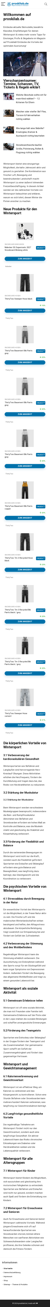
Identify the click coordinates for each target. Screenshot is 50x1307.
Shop (6, 1280)
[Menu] (3, 4)
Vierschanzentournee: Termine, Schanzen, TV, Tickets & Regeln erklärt (21, 84)
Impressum (8, 1276)
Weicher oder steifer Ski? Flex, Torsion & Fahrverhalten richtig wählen (31, 115)
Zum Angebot (25, 259)
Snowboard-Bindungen (14, 244)
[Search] (46, 4)
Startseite (8, 1268)
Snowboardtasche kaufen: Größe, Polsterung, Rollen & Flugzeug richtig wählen (29, 149)
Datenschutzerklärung (12, 1272)
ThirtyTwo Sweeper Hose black (18, 299)
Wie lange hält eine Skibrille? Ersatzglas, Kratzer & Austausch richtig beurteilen (30, 132)
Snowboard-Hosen (12, 296)
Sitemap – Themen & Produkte (15, 1284)
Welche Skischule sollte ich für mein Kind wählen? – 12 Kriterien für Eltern (31, 99)
